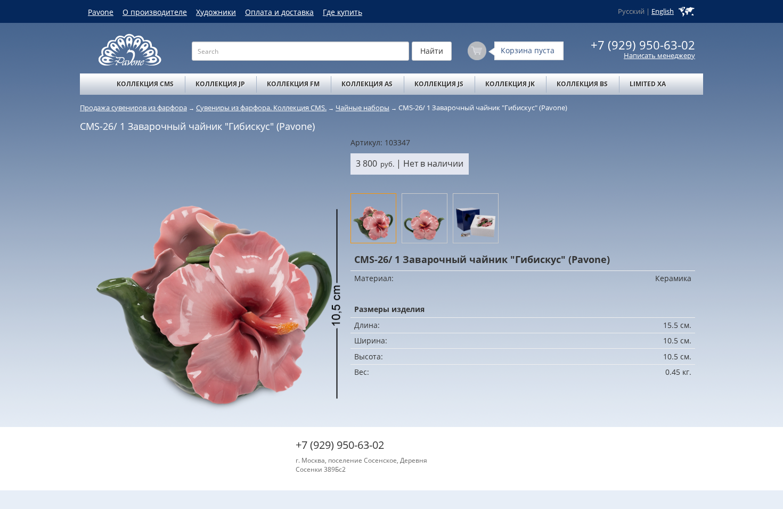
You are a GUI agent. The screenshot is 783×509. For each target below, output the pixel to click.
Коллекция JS (438, 84)
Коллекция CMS (145, 84)
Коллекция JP (220, 84)
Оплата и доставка (279, 12)
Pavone (100, 12)
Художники (216, 12)
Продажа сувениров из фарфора (133, 107)
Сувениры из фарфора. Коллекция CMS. (261, 107)
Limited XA (648, 84)
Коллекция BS (582, 84)
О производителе (155, 12)
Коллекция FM (293, 84)
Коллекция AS (367, 84)
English (662, 11)
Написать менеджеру (659, 55)
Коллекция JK (510, 84)
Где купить (342, 12)
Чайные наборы (362, 107)
